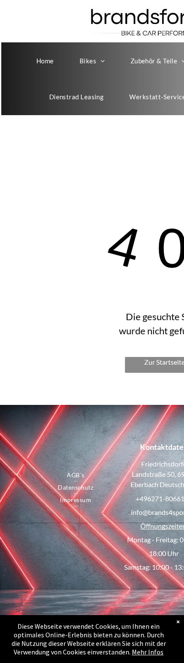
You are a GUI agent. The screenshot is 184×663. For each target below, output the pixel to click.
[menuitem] (45, 61)
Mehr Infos (147, 652)
